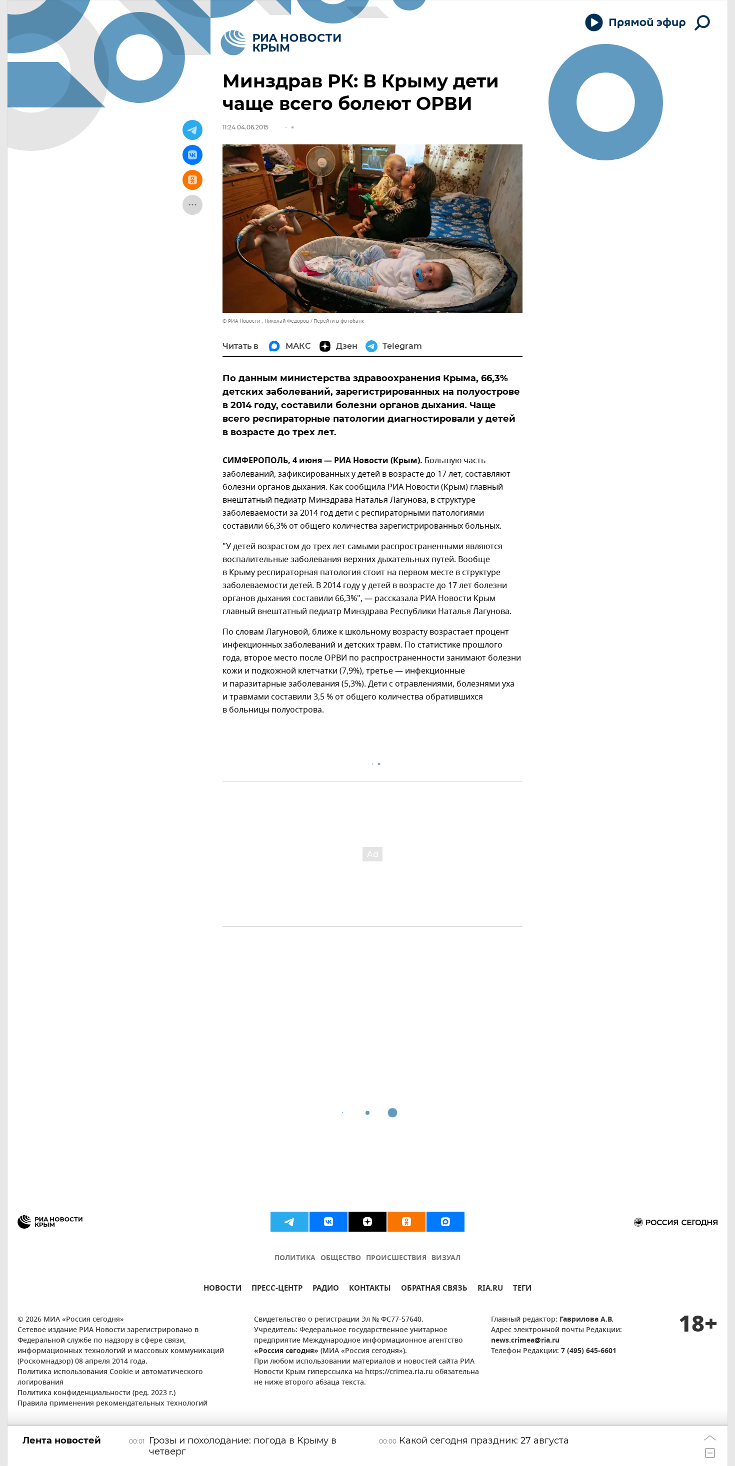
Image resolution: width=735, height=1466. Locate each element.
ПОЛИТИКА (295, 1258)
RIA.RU (490, 1289)
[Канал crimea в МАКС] (445, 1222)
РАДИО (325, 1289)
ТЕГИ (522, 1289)
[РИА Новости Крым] (280, 42)
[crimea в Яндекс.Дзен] (367, 1222)
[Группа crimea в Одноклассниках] (407, 1222)
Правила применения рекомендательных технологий (113, 1404)
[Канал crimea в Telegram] (289, 1222)
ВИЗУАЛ (446, 1258)
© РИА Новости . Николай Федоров (265, 321)
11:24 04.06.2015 (245, 127)
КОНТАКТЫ (370, 1289)
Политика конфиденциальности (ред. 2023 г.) (97, 1393)
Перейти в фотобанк (339, 321)
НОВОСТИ (223, 1289)
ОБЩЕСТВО (340, 1258)
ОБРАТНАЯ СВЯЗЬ (434, 1289)
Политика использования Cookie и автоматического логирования (110, 1378)
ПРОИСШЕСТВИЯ (396, 1258)
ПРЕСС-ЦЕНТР (277, 1289)
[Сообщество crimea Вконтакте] (329, 1222)
